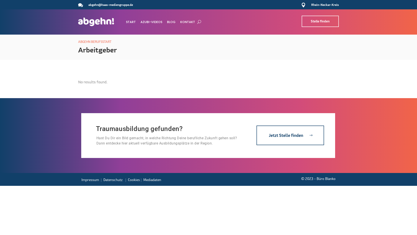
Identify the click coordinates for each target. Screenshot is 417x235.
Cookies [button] (134, 180)
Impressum (90, 180)
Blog (171, 22)
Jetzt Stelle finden (286, 135)
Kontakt (187, 22)
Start (131, 22)
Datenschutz (113, 180)
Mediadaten (152, 180)
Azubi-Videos (151, 22)
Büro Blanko (326, 179)
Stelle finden (320, 21)
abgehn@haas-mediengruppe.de (110, 5)
